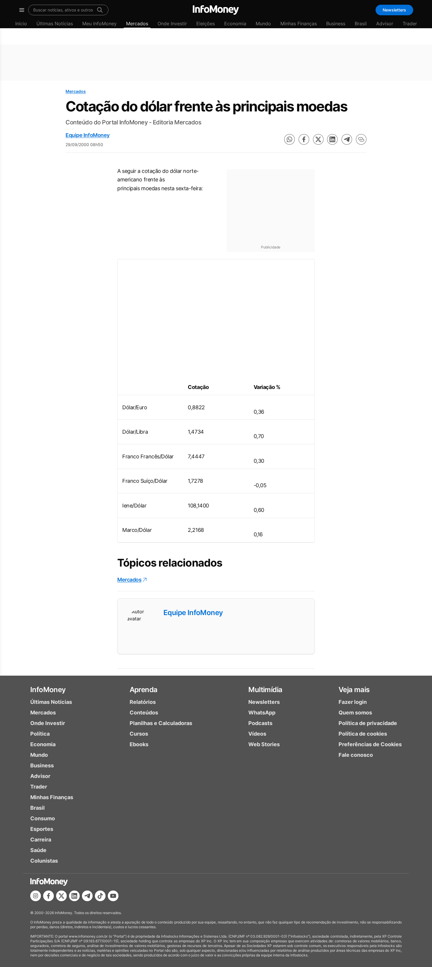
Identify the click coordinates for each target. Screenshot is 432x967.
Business (335, 23)
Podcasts (260, 723)
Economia (235, 23)
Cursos (139, 734)
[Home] (216, 10)
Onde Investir (172, 23)
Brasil (361, 23)
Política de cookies (363, 734)
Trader (410, 23)
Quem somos (355, 712)
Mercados (137, 23)
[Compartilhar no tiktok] (100, 896)
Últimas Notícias (54, 23)
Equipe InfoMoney (88, 135)
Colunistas (44, 861)
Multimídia (265, 689)
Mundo (263, 23)
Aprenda (144, 689)
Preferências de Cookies (370, 744)
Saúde (38, 850)
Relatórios (143, 702)
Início (21, 23)
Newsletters (394, 9)
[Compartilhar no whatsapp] (289, 139)
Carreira (40, 839)
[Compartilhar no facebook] (304, 139)
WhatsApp (261, 712)
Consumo (42, 818)
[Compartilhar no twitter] (318, 139)
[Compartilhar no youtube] (113, 896)
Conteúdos (144, 712)
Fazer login (353, 702)
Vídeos (257, 734)
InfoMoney (48, 689)
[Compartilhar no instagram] (35, 896)
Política (40, 734)
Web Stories (264, 744)
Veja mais (354, 689)
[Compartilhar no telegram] (346, 139)
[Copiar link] (361, 139)
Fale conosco (356, 755)
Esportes (41, 829)
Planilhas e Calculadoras (161, 723)
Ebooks (139, 744)
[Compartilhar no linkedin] (332, 139)
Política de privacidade (368, 723)
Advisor (384, 23)
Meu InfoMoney (99, 23)
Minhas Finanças (298, 23)
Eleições (205, 23)
